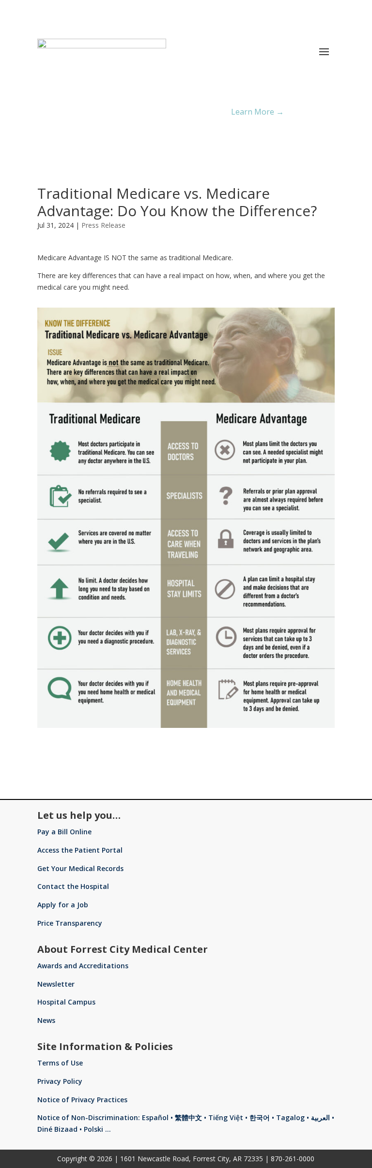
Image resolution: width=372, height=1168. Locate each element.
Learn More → (257, 111)
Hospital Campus (66, 1001)
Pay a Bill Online (64, 831)
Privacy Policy (59, 1081)
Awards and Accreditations (82, 965)
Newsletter (56, 984)
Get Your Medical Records (80, 868)
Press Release (103, 225)
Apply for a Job (62, 904)
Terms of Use (60, 1062)
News (46, 1020)
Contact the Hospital (73, 886)
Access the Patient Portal (80, 850)
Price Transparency (69, 923)
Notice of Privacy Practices (82, 1099)
